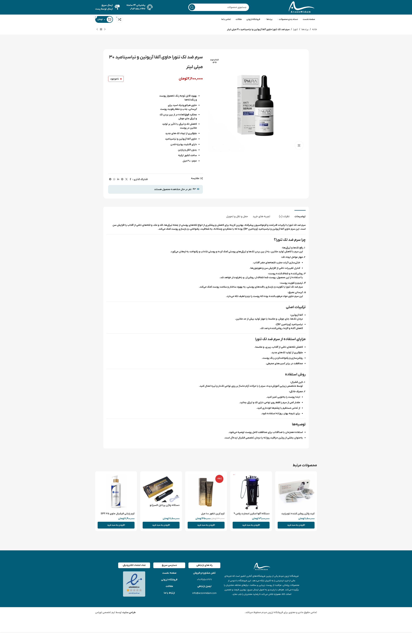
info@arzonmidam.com (204, 593)
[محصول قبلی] (105, 29)
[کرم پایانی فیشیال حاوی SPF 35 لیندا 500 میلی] (116, 492)
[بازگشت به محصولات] (101, 29)
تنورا (295, 29)
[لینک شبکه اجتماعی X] (126, 179)
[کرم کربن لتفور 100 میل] (206, 492)
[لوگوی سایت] (301, 7)
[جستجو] (192, 7)
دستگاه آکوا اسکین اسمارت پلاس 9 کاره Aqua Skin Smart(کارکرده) (252, 515)
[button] (296, 525)
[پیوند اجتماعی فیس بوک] (130, 179)
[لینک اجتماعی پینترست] (122, 179)
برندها (305, 29)
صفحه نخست (169, 573)
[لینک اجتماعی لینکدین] (118, 179)
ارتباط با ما (169, 593)
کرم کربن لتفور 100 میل (213, 513)
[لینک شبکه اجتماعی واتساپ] (114, 179)
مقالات (169, 586)
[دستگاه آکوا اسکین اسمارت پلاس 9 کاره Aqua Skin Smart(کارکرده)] (251, 492)
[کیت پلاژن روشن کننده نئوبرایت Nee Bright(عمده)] (296, 492)
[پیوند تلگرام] (110, 179)
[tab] (300, 215)
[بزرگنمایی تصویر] (299, 145)
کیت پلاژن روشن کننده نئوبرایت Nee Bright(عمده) (298, 515)
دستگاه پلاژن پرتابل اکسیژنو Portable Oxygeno (165, 507)
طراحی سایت (129, 612)
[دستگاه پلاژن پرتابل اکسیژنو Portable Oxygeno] (161, 488)
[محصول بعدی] (97, 29)
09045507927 (204, 580)
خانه (314, 29)
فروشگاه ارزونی (169, 579)
